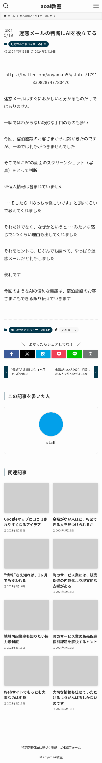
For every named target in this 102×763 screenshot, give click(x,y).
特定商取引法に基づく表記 (39, 747)
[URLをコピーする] (90, 354)
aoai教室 (51, 6)
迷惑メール (68, 330)
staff (51, 442)
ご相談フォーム (70, 747)
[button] (11, 354)
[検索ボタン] (6, 6)
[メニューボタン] (96, 6)
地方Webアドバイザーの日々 (28, 44)
